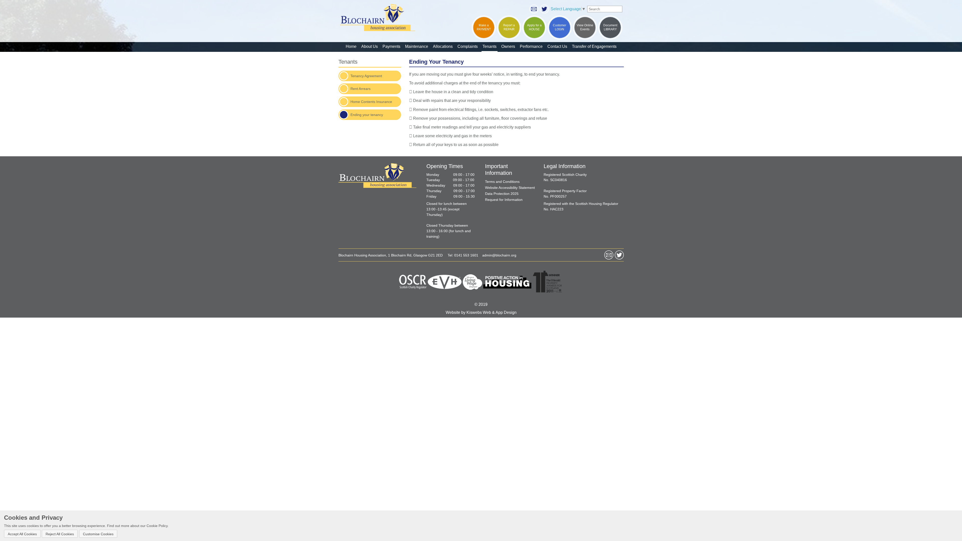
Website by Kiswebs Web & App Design (481, 312)
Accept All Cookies (22, 534)
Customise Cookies (98, 534)
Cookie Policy (157, 526)
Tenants (347, 62)
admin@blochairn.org (499, 255)
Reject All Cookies (60, 534)
